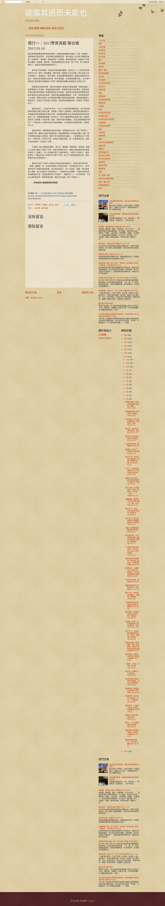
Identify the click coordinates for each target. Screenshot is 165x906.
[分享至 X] (70, 205)
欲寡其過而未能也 (56, 13)
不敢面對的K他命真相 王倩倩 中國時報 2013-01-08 (132, 605)
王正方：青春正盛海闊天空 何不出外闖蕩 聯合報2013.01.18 (132, 471)
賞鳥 (100, 93)
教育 (100, 44)
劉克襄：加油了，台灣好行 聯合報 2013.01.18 (132, 451)
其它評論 (102, 57)
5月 (127, 385)
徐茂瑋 (103, 335)
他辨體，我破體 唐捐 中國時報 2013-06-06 (114, 227)
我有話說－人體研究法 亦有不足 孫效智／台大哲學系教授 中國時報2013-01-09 (132, 572)
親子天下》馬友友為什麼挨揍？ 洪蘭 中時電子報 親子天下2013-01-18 (132, 461)
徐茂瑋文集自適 (104, 113)
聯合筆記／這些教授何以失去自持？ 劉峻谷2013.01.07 (132, 615)
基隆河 (101, 149)
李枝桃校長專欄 (104, 100)
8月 (127, 374)
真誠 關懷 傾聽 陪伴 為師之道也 (46, 28)
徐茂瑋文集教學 (104, 126)
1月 (127, 399)
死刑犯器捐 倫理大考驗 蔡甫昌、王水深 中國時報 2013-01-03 (132, 682)
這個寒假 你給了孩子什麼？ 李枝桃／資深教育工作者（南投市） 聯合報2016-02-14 (118, 264)
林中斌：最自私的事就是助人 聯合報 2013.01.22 (132, 431)
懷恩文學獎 (103, 165)
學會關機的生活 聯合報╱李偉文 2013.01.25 (132, 413)
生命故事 (102, 53)
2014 (126, 353)
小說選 (101, 106)
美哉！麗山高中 (104, 182)
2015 (126, 349)
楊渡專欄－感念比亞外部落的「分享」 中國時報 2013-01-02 (132, 699)
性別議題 (102, 80)
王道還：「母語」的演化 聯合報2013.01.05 (132, 666)
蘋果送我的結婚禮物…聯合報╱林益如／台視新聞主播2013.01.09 (132, 561)
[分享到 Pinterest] (75, 205)
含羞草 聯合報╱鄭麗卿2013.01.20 (132, 445)
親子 (100, 60)
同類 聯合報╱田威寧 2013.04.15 (111, 254)
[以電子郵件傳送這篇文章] (65, 205)
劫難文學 (102, 146)
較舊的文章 (87, 292)
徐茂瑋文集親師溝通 (106, 178)
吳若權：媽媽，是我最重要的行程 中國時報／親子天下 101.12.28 (132, 624)
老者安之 (102, 86)
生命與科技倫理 (104, 83)
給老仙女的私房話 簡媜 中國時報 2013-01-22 (132, 438)
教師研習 (102, 169)
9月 (127, 370)
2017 (126, 342)
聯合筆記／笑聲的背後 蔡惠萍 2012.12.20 (114, 244)
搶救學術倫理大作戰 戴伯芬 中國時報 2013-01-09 (132, 587)
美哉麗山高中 (104, 116)
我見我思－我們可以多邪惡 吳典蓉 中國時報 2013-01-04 (132, 657)
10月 (128, 367)
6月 (127, 381)
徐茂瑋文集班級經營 (106, 142)
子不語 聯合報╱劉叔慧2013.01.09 (132, 581)
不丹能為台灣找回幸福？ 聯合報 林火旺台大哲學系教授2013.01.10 (132, 551)
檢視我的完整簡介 (105, 338)
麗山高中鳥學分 (104, 155)
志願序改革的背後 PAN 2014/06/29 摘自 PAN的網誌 (118, 278)
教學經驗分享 (104, 152)
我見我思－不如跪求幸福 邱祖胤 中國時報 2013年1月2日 (132, 708)
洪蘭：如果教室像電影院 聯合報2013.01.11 (132, 530)
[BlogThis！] (67, 205)
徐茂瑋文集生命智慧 (106, 119)
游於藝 (101, 77)
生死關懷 (102, 63)
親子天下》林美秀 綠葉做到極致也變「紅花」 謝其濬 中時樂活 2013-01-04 (132, 635)
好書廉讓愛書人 (104, 185)
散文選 (101, 67)
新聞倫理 (102, 96)
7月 (127, 377)
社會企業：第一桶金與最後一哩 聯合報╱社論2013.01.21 (132, 422)
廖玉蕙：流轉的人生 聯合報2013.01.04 (132, 673)
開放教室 (102, 162)
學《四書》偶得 (104, 175)
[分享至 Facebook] (72, 205)
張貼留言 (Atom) (37, 298)
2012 (126, 751)
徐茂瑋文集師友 (104, 159)
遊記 (100, 188)
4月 (127, 388)
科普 (100, 109)
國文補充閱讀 (104, 73)
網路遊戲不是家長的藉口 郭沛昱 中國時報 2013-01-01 (132, 733)
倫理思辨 (102, 50)
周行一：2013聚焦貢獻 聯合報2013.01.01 (132, 725)
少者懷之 (102, 132)
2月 (127, 395)
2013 (126, 357)
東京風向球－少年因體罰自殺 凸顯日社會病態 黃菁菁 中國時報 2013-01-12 (132, 539)
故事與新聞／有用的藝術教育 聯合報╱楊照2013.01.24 (132, 405)
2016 (126, 346)
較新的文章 (31, 292)
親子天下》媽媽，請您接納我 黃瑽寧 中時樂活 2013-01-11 (132, 512)
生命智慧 (44, 208)
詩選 (100, 172)
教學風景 (102, 136)
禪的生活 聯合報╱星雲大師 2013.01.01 (132, 717)
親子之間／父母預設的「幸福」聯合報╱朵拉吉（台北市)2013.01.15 (132, 492)
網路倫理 (102, 103)
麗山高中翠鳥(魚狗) (106, 303)
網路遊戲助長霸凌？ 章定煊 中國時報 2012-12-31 (132, 743)
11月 (128, 363)
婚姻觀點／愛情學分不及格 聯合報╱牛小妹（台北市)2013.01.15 (132, 502)
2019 (126, 335)
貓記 (100, 129)
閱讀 (100, 139)
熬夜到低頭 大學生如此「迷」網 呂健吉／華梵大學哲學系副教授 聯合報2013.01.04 (132, 647)
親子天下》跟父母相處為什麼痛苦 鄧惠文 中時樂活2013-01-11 (132, 521)
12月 (128, 360)
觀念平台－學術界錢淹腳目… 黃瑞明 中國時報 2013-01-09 (132, 596)
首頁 (59, 292)
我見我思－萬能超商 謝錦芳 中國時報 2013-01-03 (132, 690)
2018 (126, 339)
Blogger (91, 901)
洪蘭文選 (102, 90)
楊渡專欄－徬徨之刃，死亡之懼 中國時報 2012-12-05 (118, 291)
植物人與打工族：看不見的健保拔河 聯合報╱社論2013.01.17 (132, 481)
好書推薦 (102, 123)
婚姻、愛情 (103, 70)
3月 (127, 392)
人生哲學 (36, 208)
